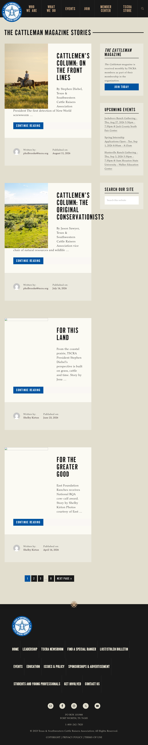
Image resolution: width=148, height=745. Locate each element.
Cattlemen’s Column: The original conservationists (80, 206)
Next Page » (64, 579)
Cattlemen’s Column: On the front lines (73, 66)
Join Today (126, 87)
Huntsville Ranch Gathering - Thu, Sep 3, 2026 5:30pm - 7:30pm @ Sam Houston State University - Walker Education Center (121, 160)
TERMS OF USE (93, 737)
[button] (143, 8)
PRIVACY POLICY (72, 737)
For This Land (68, 334)
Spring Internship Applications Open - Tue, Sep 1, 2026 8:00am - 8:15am (121, 141)
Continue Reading (29, 126)
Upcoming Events (120, 109)
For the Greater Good (67, 467)
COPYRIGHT (53, 737)
